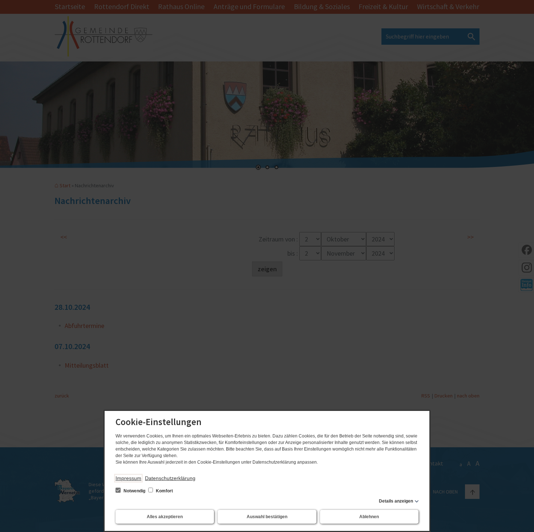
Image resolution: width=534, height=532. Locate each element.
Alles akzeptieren (165, 516)
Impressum (128, 478)
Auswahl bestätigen (267, 516)
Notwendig (134, 490)
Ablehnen (369, 516)
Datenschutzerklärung (170, 478)
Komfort (164, 490)
